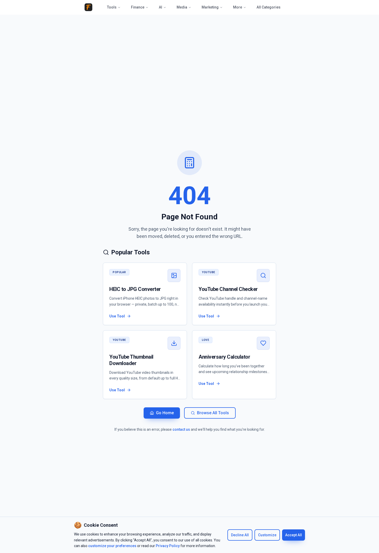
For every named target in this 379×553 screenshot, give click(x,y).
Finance (137, 7)
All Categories (269, 7)
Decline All (240, 535)
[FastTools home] (88, 7)
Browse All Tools (213, 412)
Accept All (293, 535)
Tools (112, 7)
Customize (267, 535)
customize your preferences (112, 546)
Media (182, 7)
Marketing (210, 7)
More (237, 7)
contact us (181, 429)
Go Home (165, 412)
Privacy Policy (168, 546)
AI (160, 7)
